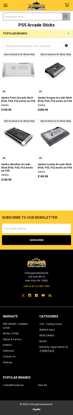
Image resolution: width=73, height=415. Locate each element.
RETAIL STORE (11, 333)
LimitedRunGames (13, 385)
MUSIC (43, 341)
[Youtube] (43, 295)
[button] (66, 45)
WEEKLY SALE (47, 329)
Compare (4, 91)
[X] (23, 295)
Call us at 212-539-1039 (36, 286)
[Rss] (50, 295)
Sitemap (7, 362)
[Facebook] (36, 295)
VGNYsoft (8, 350)
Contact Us (9, 356)
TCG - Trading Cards (50, 323)
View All (42, 385)
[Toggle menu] (5, 5)
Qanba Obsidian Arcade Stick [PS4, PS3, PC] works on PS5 (17, 167)
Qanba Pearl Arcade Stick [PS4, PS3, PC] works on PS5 (18, 99)
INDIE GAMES (47, 335)
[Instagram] (30, 295)
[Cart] (67, 5)
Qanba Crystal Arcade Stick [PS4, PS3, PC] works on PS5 (55, 166)
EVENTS (7, 345)
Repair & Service (12, 339)
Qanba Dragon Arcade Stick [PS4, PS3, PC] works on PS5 (55, 99)
